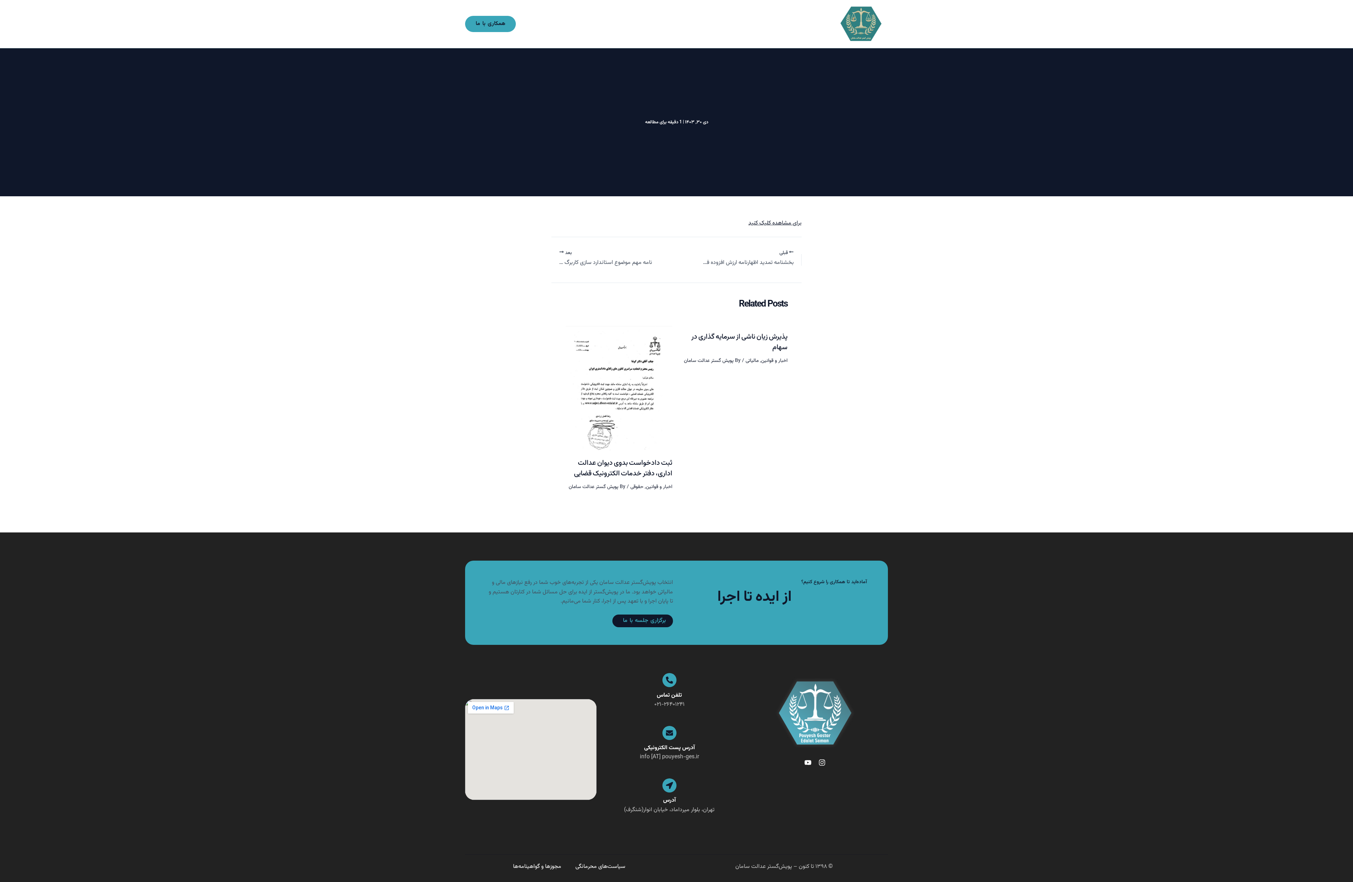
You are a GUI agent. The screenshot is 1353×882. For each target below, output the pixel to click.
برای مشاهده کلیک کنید (775, 223)
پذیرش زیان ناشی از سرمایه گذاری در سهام (739, 342)
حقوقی (636, 487)
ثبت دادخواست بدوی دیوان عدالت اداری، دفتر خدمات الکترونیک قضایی (623, 468)
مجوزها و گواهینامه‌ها (537, 866)
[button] (490, 24)
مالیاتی (752, 361)
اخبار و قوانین (774, 361)
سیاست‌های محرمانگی (600, 866)
